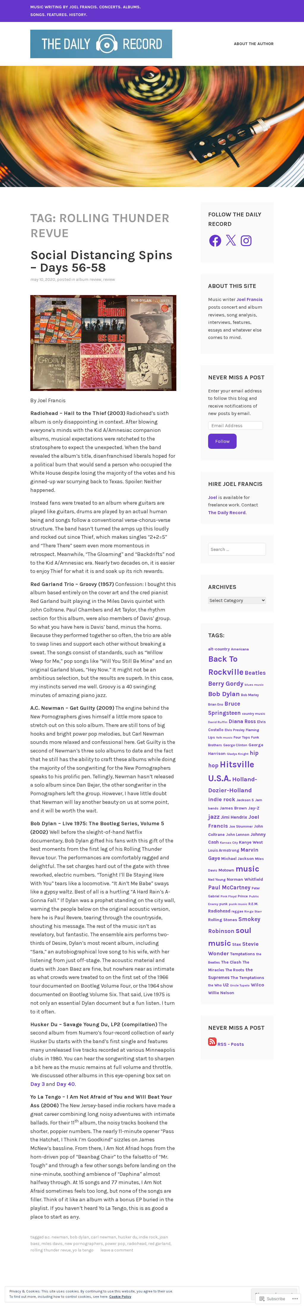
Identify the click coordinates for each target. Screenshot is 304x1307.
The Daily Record (227, 512)
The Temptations (247, 977)
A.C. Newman (56, 1237)
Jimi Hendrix (234, 817)
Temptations (242, 953)
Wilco (257, 985)
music (247, 869)
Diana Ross (242, 721)
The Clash (231, 962)
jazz (214, 816)
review (109, 279)
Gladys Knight (237, 754)
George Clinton (235, 745)
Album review (88, 279)
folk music (224, 737)
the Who (215, 985)
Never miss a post (236, 377)
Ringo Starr (253, 911)
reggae (237, 911)
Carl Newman (103, 1237)
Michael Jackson (237, 858)
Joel (212, 497)
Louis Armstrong (223, 850)
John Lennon (237, 834)
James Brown (233, 808)
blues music (254, 685)
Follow (222, 441)
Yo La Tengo (83, 1250)
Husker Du (127, 1237)
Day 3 (37, 1084)
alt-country (219, 649)
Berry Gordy (225, 683)
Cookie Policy (120, 1297)
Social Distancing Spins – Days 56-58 (101, 261)
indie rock (148, 1237)
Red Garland (159, 1243)
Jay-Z (253, 808)
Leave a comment (116, 1250)
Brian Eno (215, 704)
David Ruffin (217, 722)
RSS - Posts (231, 1044)
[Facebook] (215, 241)
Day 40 (65, 1084)
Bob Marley (250, 695)
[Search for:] (237, 549)
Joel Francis (250, 299)
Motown (226, 870)
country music (253, 714)
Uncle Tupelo (240, 985)
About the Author (254, 43)
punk (223, 904)
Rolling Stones (222, 919)
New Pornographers (83, 1243)
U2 (226, 985)
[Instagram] (246, 241)
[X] (231, 241)
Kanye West (251, 842)
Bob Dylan (79, 1237)
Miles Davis (52, 1243)
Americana (240, 649)
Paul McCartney (229, 887)
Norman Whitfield (245, 879)
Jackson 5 (245, 800)
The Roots (234, 969)
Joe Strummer (241, 826)
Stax (236, 944)
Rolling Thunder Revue (50, 1250)
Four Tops (242, 737)
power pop (115, 1243)
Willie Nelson (221, 992)
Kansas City (229, 843)
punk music (238, 904)
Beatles (255, 672)
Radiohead (136, 1243)
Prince (243, 896)
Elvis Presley (235, 730)
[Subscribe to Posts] (212, 1044)
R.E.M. (253, 904)
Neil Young (217, 879)
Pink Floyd (229, 896)
